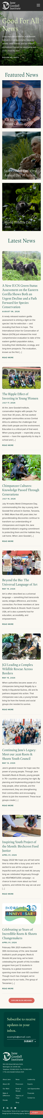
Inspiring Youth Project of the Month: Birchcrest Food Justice (20, 846)
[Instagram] (11, 1108)
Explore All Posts (10, 57)
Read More (8, 357)
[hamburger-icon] (38, 5)
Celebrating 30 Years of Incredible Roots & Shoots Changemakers (19, 933)
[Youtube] (15, 1108)
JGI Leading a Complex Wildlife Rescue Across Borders (17, 669)
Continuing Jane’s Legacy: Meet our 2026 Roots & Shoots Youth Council (19, 754)
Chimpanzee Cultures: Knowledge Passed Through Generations (20, 490)
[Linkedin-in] (7, 1108)
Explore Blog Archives (21, 1000)
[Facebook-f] (4, 1108)
